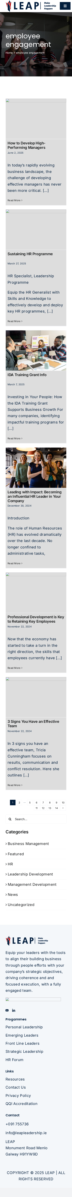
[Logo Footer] (27, 937)
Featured (16, 854)
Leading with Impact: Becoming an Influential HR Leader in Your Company (34, 496)
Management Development (32, 884)
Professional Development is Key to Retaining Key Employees (36, 619)
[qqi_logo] (33, 999)
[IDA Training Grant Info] (36, 350)
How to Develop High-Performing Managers (26, 145)
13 (50, 808)
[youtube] (7, 1010)
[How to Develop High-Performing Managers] (36, 119)
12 (43, 808)
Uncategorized (21, 904)
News (13, 894)
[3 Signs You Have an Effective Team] (36, 697)
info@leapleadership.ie (26, 1133)
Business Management (28, 843)
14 (56, 808)
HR (10, 864)
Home (9, 52)
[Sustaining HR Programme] (36, 229)
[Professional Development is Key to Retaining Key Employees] (36, 593)
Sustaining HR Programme (30, 254)
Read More (14, 200)
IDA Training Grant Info (27, 375)
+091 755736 (17, 1124)
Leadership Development (30, 874)
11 (37, 808)
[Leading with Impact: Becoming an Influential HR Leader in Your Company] (36, 468)
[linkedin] (13, 1010)
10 (63, 802)
